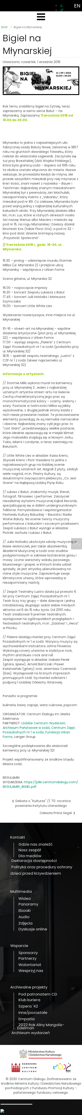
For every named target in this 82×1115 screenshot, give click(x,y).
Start (4, 27)
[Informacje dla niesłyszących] (61, 10)
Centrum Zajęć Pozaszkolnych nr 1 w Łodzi (39, 729)
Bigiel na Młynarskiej (27, 44)
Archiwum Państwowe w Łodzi (26, 727)
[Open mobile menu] (41, 16)
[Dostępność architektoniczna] (61, 5)
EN (77, 5)
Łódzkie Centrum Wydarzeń (43, 723)
